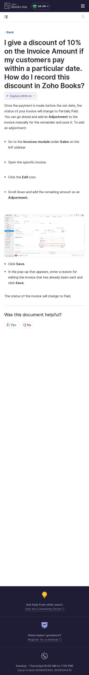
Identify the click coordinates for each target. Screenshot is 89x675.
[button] (38, 6)
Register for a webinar (43, 639)
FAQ (24, 7)
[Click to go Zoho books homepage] (12, 6)
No (28, 325)
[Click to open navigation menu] (7, 16)
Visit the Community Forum (43, 609)
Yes (13, 325)
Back (10, 32)
